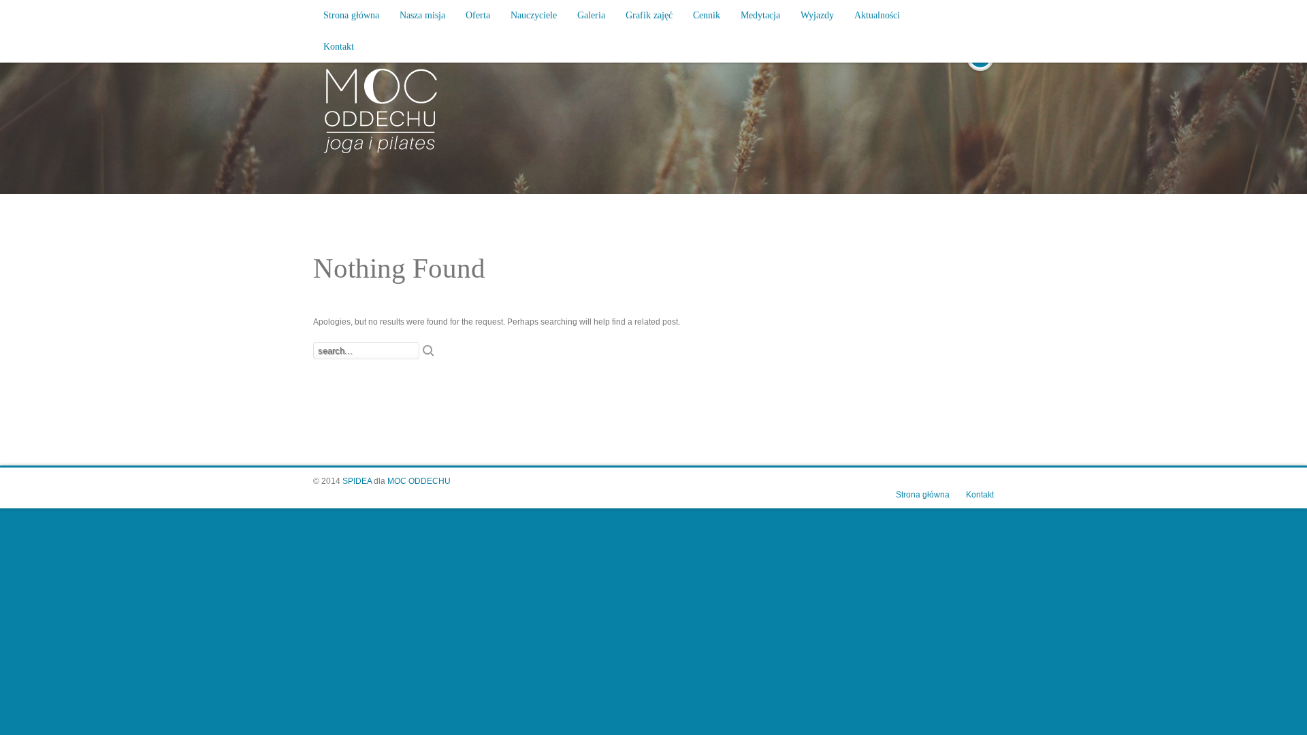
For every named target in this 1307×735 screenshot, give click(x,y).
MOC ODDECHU (419, 481)
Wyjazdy (817, 15)
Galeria (591, 15)
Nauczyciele (534, 15)
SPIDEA (357, 481)
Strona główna (351, 15)
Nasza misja (422, 15)
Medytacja (760, 15)
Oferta (478, 15)
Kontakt (338, 47)
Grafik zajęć (649, 15)
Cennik (706, 15)
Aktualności (877, 15)
